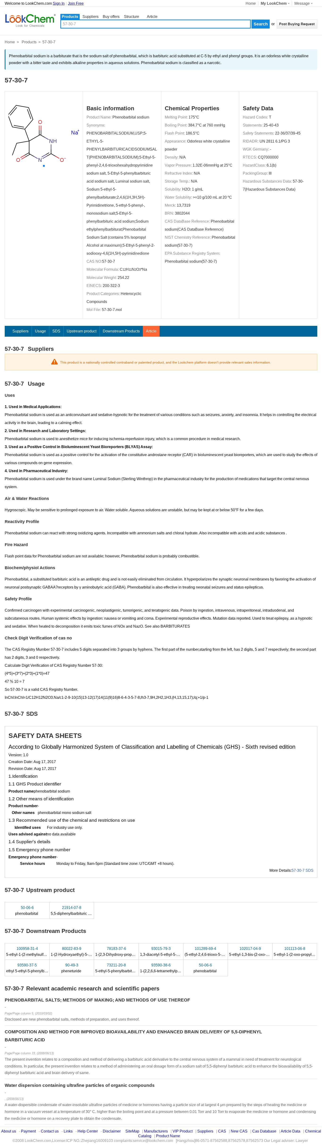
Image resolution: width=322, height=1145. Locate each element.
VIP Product (183, 1131)
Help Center (88, 1131)
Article (152, 17)
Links (68, 1131)
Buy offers (111, 17)
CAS (222, 1131)
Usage (40, 331)
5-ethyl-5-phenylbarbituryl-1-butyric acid (128, 968)
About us (8, 1131)
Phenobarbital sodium (130, 117)
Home (251, 3)
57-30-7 (108, 261)
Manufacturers (156, 1131)
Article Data (290, 1131)
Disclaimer (112, 1131)
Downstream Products (121, 331)
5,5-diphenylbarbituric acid (73, 911)
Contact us (50, 1131)
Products (70, 17)
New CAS (239, 1131)
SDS (56, 331)
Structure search (131, 17)
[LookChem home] (30, 20)
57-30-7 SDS (303, 870)
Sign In (59, 3)
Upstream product (81, 331)
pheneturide (71, 968)
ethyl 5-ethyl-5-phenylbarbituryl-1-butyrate (41, 968)
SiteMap (132, 1131)
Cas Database (264, 1131)
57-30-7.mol (112, 310)
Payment (28, 1131)
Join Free (76, 3)
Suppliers (91, 17)
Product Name (168, 1136)
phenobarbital (27, 911)
